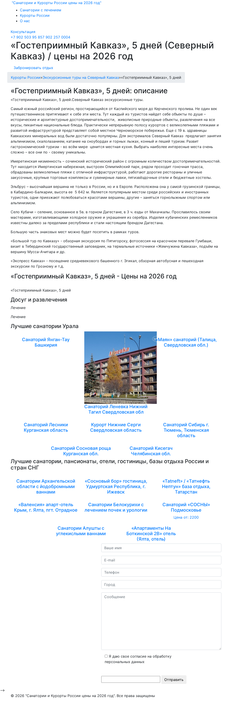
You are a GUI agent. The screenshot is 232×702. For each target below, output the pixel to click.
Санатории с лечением (40, 10)
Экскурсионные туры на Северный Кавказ (81, 77)
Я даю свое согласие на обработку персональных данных (138, 659)
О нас (25, 21)
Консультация (23, 31)
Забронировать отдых (33, 67)
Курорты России (35, 15)
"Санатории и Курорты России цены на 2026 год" (56, 2)
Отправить (174, 679)
